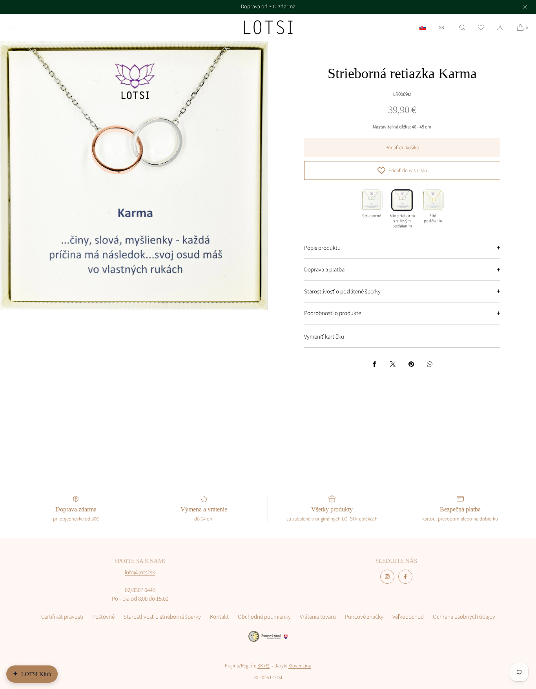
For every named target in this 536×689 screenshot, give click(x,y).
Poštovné (103, 616)
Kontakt (219, 616)
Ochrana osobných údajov (464, 616)
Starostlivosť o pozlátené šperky (342, 291)
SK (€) (263, 665)
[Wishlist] (481, 27)
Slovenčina (299, 665)
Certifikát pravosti (62, 616)
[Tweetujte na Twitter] (392, 364)
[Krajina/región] (422, 27)
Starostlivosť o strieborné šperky (162, 616)
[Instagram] (387, 576)
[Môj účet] (500, 27)
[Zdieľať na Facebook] (374, 364)
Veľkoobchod (408, 616)
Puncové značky (364, 616)
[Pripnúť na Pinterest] (411, 364)
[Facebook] (405, 576)
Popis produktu (322, 247)
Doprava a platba (324, 269)
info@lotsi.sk (140, 572)
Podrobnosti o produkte (332, 313)
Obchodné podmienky (264, 616)
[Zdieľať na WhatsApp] (429, 364)
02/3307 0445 (140, 590)
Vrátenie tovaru (318, 616)
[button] (462, 27)
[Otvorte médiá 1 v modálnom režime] (134, 175)
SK (441, 27)
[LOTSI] (268, 27)
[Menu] (17, 27)
